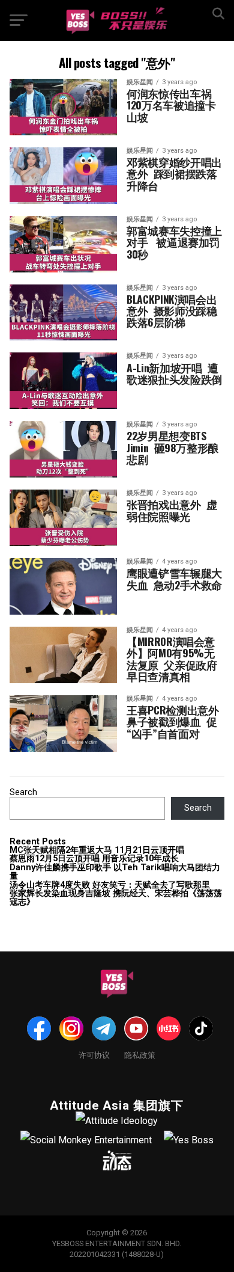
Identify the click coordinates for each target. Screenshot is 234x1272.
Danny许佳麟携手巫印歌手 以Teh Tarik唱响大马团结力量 (115, 871)
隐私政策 (139, 1054)
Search (23, 792)
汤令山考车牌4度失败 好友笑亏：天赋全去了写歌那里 (110, 885)
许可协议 (94, 1054)
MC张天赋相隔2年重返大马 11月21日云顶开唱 (97, 850)
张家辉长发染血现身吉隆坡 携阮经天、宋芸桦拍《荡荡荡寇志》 (116, 897)
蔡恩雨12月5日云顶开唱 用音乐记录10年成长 (94, 858)
